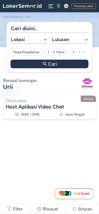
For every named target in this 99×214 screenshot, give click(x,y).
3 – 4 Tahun (81, 52)
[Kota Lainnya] (58, 6)
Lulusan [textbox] (60, 39)
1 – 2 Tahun (55, 52)
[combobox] (29, 40)
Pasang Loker (84, 6)
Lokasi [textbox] (18, 39)
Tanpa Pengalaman (26, 52)
